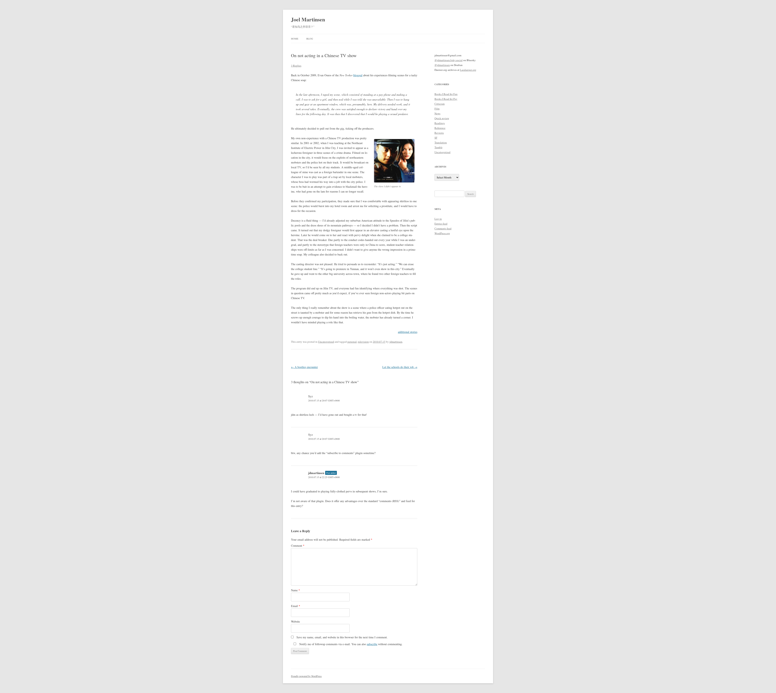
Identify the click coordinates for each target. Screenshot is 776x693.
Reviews (439, 133)
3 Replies (296, 65)
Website (295, 621)
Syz (310, 396)
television (363, 341)
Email (295, 606)
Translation (440, 142)
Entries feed (440, 223)
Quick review (441, 118)
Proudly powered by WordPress (306, 676)
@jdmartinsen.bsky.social (448, 60)
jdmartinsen (395, 341)
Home (294, 38)
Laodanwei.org (468, 70)
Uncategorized (326, 341)
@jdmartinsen (442, 65)
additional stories (407, 332)
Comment (297, 545)
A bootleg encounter (304, 367)
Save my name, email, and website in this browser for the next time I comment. (342, 637)
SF (435, 137)
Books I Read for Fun (446, 94)
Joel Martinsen (308, 19)
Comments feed (442, 228)
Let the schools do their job (399, 367)
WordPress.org (442, 233)
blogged (357, 75)
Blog (309, 38)
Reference (439, 128)
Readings (439, 123)
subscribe (372, 644)
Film (437, 108)
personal (352, 341)
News (437, 113)
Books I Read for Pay (445, 99)
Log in (438, 219)
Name (295, 590)
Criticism (439, 104)
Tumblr (438, 147)
